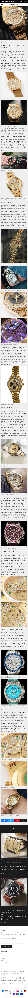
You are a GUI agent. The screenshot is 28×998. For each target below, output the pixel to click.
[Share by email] (23, 820)
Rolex (2, 42)
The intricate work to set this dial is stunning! (10, 759)
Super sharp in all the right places (8, 787)
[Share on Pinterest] (17, 820)
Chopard (2, 859)
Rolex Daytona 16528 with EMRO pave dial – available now (13, 126)
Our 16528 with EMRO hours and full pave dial (10, 494)
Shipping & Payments (6, 958)
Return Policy (4, 960)
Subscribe (6, 946)
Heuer (2, 908)
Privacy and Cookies (6, 965)
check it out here (16, 815)
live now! (15, 344)
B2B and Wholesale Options (7, 956)
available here (4, 199)
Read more (3, 873)
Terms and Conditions (6, 962)
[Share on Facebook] (4, 820)
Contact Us (3, 953)
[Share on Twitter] (11, 820)
